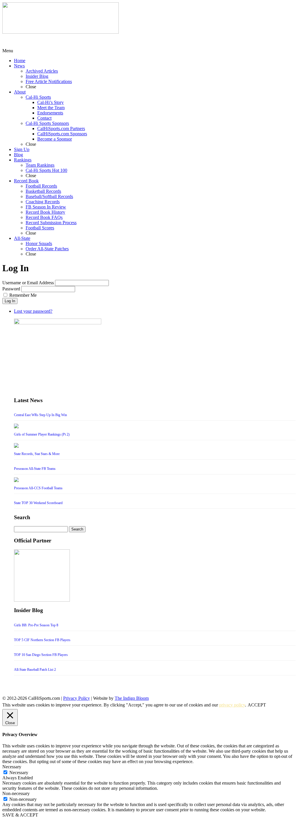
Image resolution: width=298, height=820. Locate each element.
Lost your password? (33, 311)
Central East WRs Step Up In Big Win (40, 415)
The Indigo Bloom (132, 698)
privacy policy (232, 704)
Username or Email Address (28, 282)
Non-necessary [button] (16, 793)
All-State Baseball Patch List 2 (35, 670)
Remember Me (23, 295)
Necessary (18, 772)
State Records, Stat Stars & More (37, 454)
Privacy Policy (76, 698)
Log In (10, 301)
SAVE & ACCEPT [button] (20, 814)
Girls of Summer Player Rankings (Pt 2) (42, 434)
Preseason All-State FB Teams (35, 469)
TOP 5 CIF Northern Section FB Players (42, 640)
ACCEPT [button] (257, 704)
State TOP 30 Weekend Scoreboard (38, 503)
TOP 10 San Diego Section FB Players (41, 655)
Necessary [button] (11, 766)
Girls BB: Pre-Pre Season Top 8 (36, 625)
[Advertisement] (48, 41)
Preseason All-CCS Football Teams (38, 488)
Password (11, 288)
